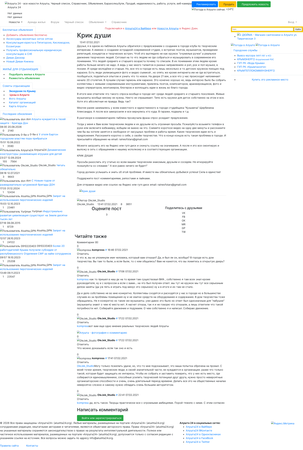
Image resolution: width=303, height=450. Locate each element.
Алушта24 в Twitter (198, 441)
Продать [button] (228, 4)
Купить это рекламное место (270, 79)
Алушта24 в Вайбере (199, 426)
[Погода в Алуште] (243, 44)
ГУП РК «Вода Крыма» (251, 63)
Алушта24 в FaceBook (199, 438)
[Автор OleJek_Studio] (91, 200)
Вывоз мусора (254, 55)
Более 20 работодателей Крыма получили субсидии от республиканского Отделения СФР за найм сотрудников (35, 249)
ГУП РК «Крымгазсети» (251, 66)
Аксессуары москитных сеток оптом (29, 38)
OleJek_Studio (85, 204)
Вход (291, 22)
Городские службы (245, 50)
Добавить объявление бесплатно (26, 35)
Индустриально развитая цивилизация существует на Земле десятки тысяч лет (33, 215)
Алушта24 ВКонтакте (199, 430)
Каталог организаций (22, 102)
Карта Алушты (18, 106)
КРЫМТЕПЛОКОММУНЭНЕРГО (256, 70)
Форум (54, 22)
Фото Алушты (17, 98)
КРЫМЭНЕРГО (255, 59)
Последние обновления (17, 113)
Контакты (32, 445)
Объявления (96, 22)
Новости (14, 22)
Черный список (74, 22)
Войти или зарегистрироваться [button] (101, 418)
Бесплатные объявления (18, 29)
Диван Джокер (15, 57)
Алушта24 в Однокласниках (203, 434)
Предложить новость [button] (255, 4)
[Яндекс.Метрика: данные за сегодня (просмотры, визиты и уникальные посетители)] (282, 423)
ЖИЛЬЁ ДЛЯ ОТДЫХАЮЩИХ (20, 69)
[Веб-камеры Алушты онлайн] (268, 44)
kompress (83, 279)
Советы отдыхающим (16, 85)
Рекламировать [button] (206, 4)
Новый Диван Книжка (19, 61)
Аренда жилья (36, 22)
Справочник (119, 22)
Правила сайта (9, 445)
